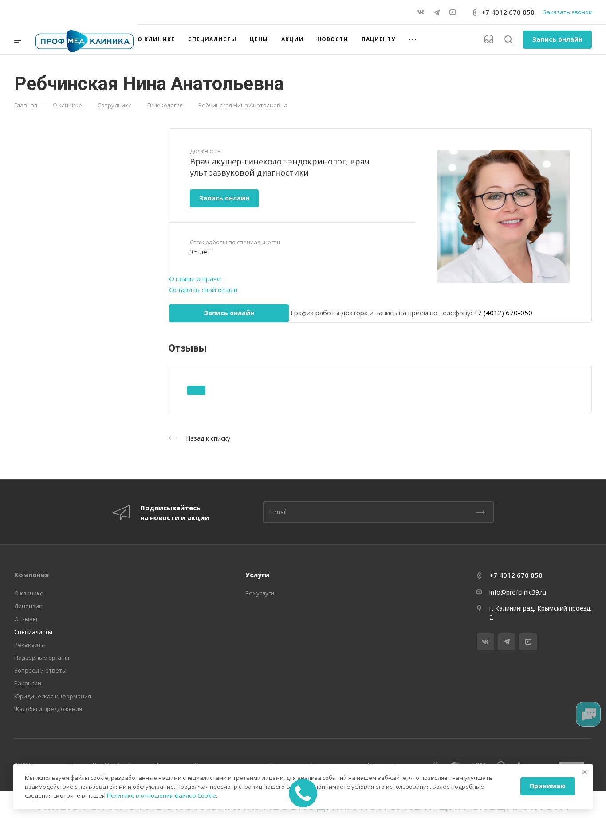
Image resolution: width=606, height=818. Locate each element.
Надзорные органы (41, 657)
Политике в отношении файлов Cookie (161, 795)
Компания (31, 574)
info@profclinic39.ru (517, 592)
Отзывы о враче (195, 278)
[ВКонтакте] (420, 12)
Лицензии (28, 606)
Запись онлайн (557, 39)
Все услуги (259, 593)
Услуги (257, 574)
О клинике (28, 593)
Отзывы (25, 619)
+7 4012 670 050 (508, 12)
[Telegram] (436, 12)
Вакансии (27, 683)
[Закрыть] (585, 772)
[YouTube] (452, 12)
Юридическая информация (52, 696)
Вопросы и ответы (40, 670)
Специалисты (33, 632)
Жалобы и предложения (48, 709)
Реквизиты (30, 645)
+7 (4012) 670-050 (502, 312)
